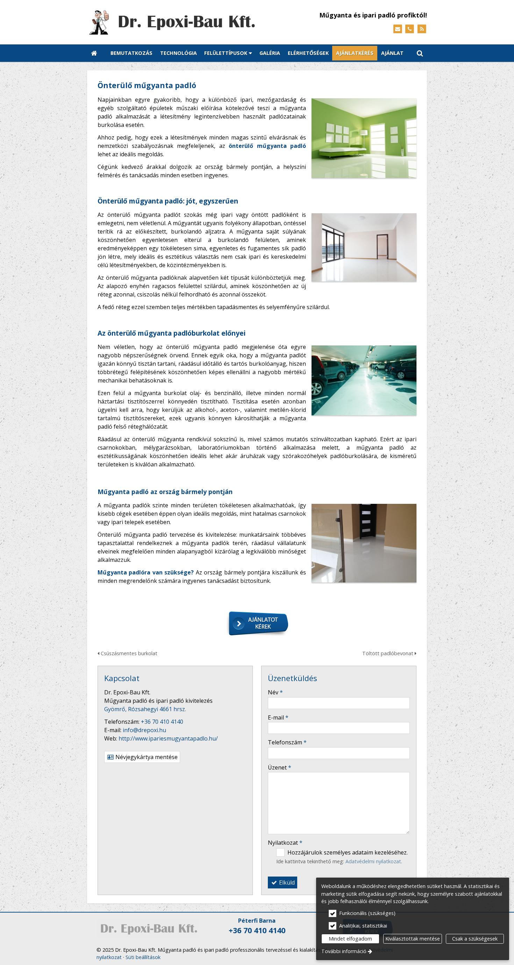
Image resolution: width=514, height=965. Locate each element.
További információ (343, 951)
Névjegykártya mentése (146, 757)
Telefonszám (287, 742)
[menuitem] (94, 53)
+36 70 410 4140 (162, 721)
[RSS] (422, 29)
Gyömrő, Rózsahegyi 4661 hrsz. (145, 709)
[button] (420, 53)
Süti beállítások (143, 957)
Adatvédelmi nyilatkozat (373, 861)
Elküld (286, 882)
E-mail (278, 717)
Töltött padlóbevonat (388, 653)
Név (275, 692)
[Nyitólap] (187, 22)
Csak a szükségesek (475, 938)
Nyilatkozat (285, 842)
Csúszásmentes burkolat (128, 653)
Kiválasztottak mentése (412, 938)
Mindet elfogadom (350, 938)
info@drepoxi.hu (144, 730)
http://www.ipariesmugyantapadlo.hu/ (168, 738)
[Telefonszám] (410, 29)
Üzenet (279, 767)
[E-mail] (398, 29)
